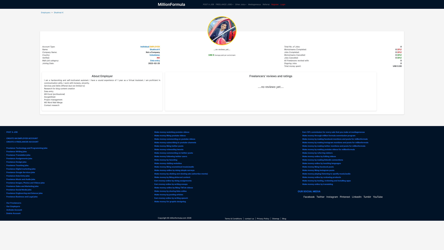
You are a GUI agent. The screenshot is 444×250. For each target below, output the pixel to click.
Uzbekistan (155, 55)
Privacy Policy (263, 218)
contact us (249, 218)
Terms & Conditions (233, 218)
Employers (45, 12)
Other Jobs (240, 4)
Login (282, 4)
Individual (144, 46)
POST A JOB (208, 4)
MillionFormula (171, 4)
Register (275, 4)
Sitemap (275, 218)
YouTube (378, 196)
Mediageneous (254, 4)
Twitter (320, 196)
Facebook (309, 196)
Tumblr (367, 196)
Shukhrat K (58, 12)
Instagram (332, 196)
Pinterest (345, 196)
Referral (266, 4)
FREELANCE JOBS (224, 4)
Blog (284, 218)
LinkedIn (357, 196)
